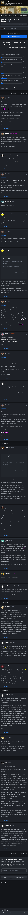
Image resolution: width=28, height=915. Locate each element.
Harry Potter (13, 28)
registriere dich (17, 87)
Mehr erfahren (3, 3)
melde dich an (7, 87)
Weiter (22, 93)
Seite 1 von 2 (13, 93)
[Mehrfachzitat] (2, 128)
